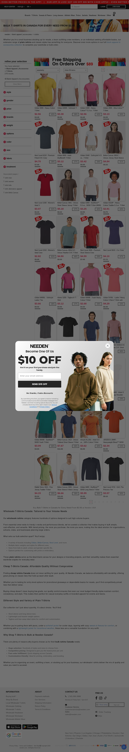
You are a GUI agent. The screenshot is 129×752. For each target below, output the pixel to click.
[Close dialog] (107, 346)
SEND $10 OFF (39, 384)
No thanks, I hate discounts (39, 393)
